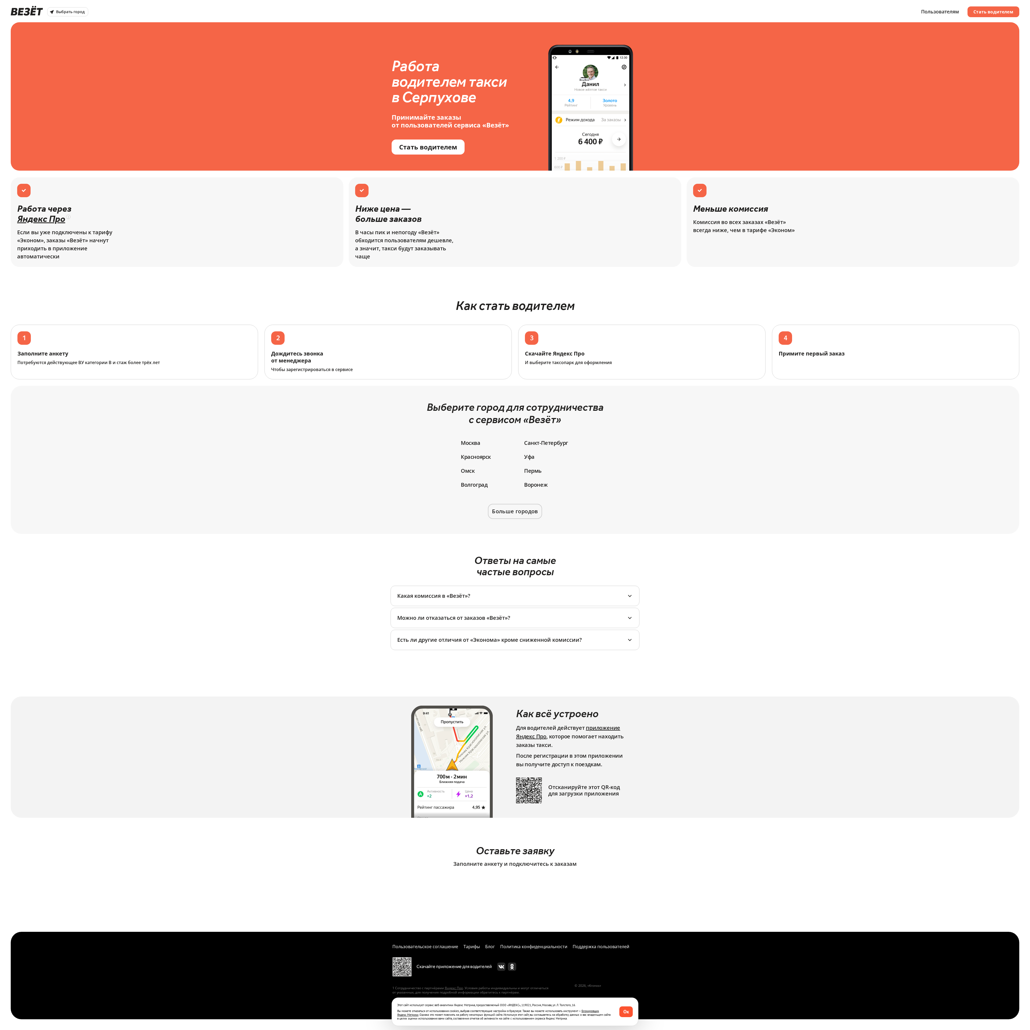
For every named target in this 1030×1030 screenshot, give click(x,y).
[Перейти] (501, 966)
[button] (515, 595)
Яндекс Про (41, 218)
